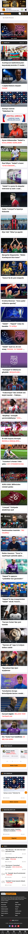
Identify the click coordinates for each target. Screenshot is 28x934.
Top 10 (16, 908)
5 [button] (15, 761)
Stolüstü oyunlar (4, 908)
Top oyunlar (3, 904)
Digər (2, 915)
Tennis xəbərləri (4, 913)
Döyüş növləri (4, 906)
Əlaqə (16, 915)
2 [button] (10, 761)
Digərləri (14, 838)
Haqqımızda (17, 913)
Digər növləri (18, 904)
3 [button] (12, 761)
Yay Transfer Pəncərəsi (8, 17)
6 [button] (17, 761)
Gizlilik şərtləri (18, 911)
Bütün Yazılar (14, 765)
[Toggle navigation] (25, 14)
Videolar (17, 906)
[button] (3, 31)
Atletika (16, 902)
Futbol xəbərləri (4, 911)
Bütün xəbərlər (14, 802)
